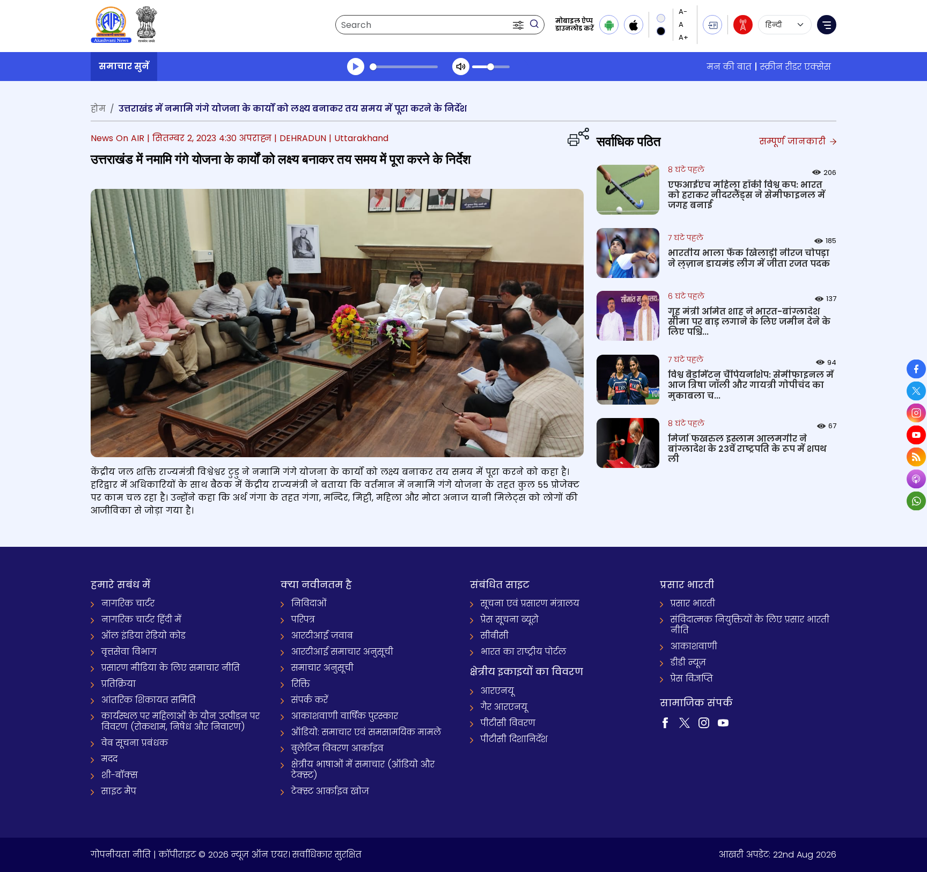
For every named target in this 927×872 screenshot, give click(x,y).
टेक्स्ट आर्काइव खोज (330, 791)
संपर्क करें (309, 700)
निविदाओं (309, 603)
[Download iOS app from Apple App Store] (633, 24)
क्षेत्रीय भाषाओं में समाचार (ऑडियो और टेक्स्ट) (363, 769)
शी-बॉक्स (119, 775)
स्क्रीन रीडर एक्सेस (795, 67)
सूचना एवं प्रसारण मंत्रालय (530, 603)
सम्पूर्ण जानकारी (793, 141)
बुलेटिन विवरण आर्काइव (337, 748)
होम (98, 108)
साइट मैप (118, 791)
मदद (109, 759)
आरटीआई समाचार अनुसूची (342, 652)
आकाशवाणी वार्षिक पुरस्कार (344, 716)
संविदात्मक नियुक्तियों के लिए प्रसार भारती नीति (750, 624)
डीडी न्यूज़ (688, 662)
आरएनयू (497, 691)
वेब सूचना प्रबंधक (134, 743)
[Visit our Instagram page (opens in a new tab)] (703, 722)
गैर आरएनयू (504, 707)
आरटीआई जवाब (322, 635)
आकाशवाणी (694, 646)
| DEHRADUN (300, 138)
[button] (519, 24)
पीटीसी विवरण (508, 723)
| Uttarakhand (358, 138)
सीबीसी (495, 635)
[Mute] (460, 66)
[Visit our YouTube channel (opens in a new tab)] (723, 722)
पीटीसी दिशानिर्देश (514, 739)
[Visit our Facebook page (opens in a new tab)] (665, 722)
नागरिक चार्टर (127, 603)
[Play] (355, 66)
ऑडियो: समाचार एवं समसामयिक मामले (366, 732)
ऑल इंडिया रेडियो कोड (143, 635)
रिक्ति (300, 684)
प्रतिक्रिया (118, 684)
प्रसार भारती (693, 603)
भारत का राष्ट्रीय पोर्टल (523, 652)
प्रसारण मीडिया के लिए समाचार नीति (170, 668)
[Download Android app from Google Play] (609, 24)
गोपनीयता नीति (121, 854)
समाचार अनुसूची (322, 668)
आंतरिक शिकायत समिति (148, 700)
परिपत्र (303, 619)
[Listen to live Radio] (743, 24)
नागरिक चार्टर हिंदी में (141, 619)
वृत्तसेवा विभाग (129, 652)
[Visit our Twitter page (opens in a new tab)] (684, 722)
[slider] (404, 67)
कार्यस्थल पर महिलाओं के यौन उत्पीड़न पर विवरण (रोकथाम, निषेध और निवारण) (180, 721)
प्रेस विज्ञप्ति (692, 678)
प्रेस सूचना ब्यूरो (510, 619)
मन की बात (729, 67)
